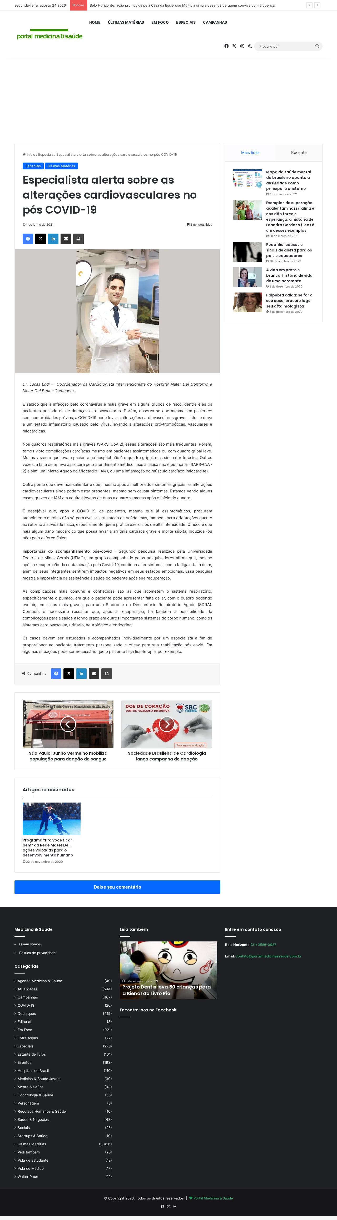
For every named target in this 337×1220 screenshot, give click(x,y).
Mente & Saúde (31, 1087)
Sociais (24, 1128)
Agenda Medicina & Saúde (40, 981)
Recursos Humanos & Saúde (42, 1111)
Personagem (28, 1103)
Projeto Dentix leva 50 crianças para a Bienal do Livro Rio (166, 990)
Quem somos (30, 944)
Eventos (24, 1062)
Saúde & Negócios (33, 1119)
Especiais (186, 22)
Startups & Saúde (32, 1136)
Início (30, 154)
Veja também (29, 1152)
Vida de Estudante (33, 1160)
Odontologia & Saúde (35, 1095)
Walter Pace (28, 1176)
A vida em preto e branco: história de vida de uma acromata (289, 275)
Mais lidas (250, 152)
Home (95, 22)
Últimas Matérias (126, 22)
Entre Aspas (28, 1038)
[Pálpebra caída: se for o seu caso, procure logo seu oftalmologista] (247, 302)
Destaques (27, 1013)
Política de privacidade (37, 953)
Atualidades (27, 989)
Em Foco (160, 22)
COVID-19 (26, 1005)
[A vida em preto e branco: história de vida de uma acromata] (247, 277)
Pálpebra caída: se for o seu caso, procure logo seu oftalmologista (289, 301)
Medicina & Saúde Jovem (39, 1079)
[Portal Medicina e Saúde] (50, 34)
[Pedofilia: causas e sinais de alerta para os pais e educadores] (247, 252)
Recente (299, 152)
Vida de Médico (31, 1168)
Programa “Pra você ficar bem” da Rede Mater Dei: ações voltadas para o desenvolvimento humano (48, 848)
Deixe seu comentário (117, 887)
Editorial (24, 1022)
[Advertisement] (168, 99)
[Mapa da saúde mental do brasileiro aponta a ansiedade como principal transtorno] (247, 179)
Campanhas (215, 22)
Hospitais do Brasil (33, 1070)
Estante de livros (32, 1054)
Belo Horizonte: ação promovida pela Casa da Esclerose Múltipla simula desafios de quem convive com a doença (182, 5)
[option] (168, 970)
